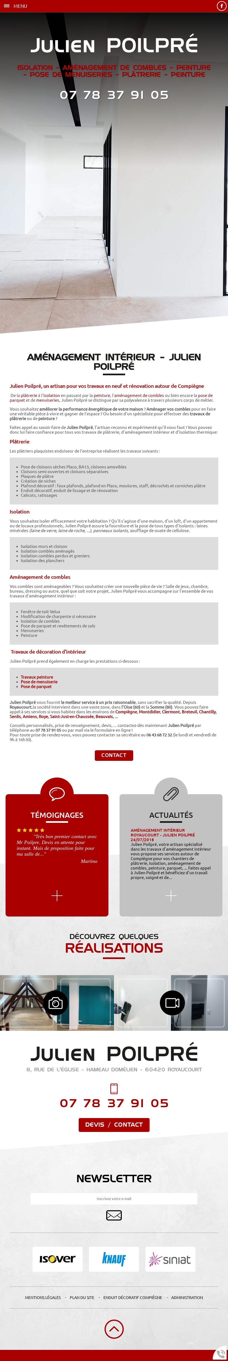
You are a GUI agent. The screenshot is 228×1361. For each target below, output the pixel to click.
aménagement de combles (139, 395)
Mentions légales (43, 1297)
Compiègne (126, 711)
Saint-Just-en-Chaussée (72, 716)
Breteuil (189, 711)
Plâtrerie (19, 441)
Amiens (30, 716)
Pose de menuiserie (39, 681)
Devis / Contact (114, 1125)
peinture (102, 395)
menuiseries (47, 400)
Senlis (15, 716)
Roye (43, 716)
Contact (114, 755)
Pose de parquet (36, 686)
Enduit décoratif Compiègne (132, 1297)
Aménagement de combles (40, 577)
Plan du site (82, 1297)
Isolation (19, 511)
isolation (51, 395)
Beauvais (104, 716)
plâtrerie (29, 395)
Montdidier (149, 711)
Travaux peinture (37, 677)
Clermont (171, 711)
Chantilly (207, 711)
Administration (187, 1297)
